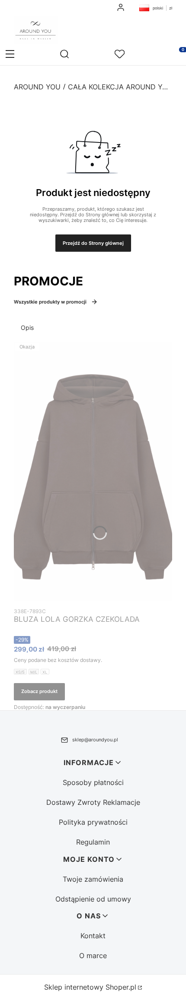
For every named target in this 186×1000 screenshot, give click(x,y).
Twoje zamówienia (93, 879)
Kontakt (93, 935)
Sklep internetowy (90, 987)
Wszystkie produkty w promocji (50, 302)
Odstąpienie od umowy (93, 899)
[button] (10, 55)
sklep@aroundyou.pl (95, 740)
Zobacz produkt (39, 691)
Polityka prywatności (93, 822)
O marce (93, 955)
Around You (37, 86)
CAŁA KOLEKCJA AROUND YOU (120, 86)
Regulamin (93, 842)
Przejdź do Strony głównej (93, 243)
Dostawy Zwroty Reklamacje (93, 802)
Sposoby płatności (93, 782)
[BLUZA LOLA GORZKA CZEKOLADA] (93, 471)
